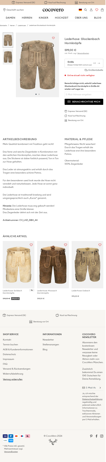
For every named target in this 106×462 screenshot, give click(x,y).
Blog (45, 349)
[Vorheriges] (18, 65)
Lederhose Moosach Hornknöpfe (47, 291)
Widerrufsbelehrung (13, 373)
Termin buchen (10, 344)
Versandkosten (83, 53)
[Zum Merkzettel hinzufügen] (53, 38)
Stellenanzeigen (51, 344)
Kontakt (7, 339)
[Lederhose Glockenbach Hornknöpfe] (37, 65)
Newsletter (48, 339)
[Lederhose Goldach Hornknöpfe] (18, 264)
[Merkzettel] (97, 10)
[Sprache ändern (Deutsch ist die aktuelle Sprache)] (80, 10)
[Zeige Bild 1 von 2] (36, 94)
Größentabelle (95, 70)
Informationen (52, 334)
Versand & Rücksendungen (16, 368)
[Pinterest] (91, 435)
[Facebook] (96, 435)
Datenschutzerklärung (92, 399)
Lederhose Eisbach (81, 290)
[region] (31, 65)
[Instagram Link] (101, 435)
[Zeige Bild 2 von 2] (39, 94)
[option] (8, 41)
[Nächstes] (56, 65)
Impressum (8, 359)
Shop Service (10, 334)
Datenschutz (9, 354)
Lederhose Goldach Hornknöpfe (12, 291)
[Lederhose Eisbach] (87, 264)
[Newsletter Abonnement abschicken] (100, 387)
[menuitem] (20, 339)
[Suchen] (85, 10)
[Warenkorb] (102, 10)
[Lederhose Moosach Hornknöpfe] (53, 264)
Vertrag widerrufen (12, 379)
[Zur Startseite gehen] (53, 9)
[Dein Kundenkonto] (91, 10)
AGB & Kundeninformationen (18, 349)
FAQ (5, 364)
